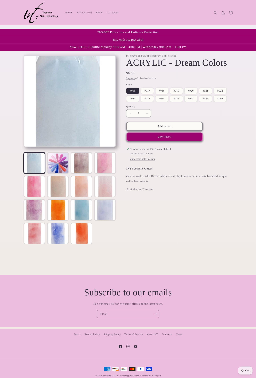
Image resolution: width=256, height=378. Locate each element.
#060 (220, 98)
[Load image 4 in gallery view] (105, 163)
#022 (220, 90)
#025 (162, 98)
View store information (142, 159)
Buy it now (165, 136)
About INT (152, 334)
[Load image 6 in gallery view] (58, 186)
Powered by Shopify (151, 376)
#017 (147, 90)
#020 (191, 90)
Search (77, 334)
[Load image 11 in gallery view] (81, 210)
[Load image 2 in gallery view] (58, 163)
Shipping (130, 78)
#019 (176, 90)
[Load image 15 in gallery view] (81, 233)
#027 (191, 98)
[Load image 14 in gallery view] (58, 233)
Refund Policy (92, 334)
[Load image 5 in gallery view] (34, 186)
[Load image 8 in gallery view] (105, 186)
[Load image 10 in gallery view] (58, 210)
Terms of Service (133, 334)
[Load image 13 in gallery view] (34, 233)
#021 (205, 90)
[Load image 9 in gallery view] (34, 210)
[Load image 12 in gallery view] (105, 210)
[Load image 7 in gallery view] (81, 186)
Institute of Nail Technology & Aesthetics (122, 376)
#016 (132, 90)
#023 (132, 98)
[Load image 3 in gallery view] (81, 163)
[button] (215, 13)
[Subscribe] (155, 314)
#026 (176, 98)
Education (167, 334)
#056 (205, 98)
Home (179, 334)
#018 (162, 90)
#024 (147, 98)
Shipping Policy (112, 334)
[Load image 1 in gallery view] (34, 163)
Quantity (130, 106)
